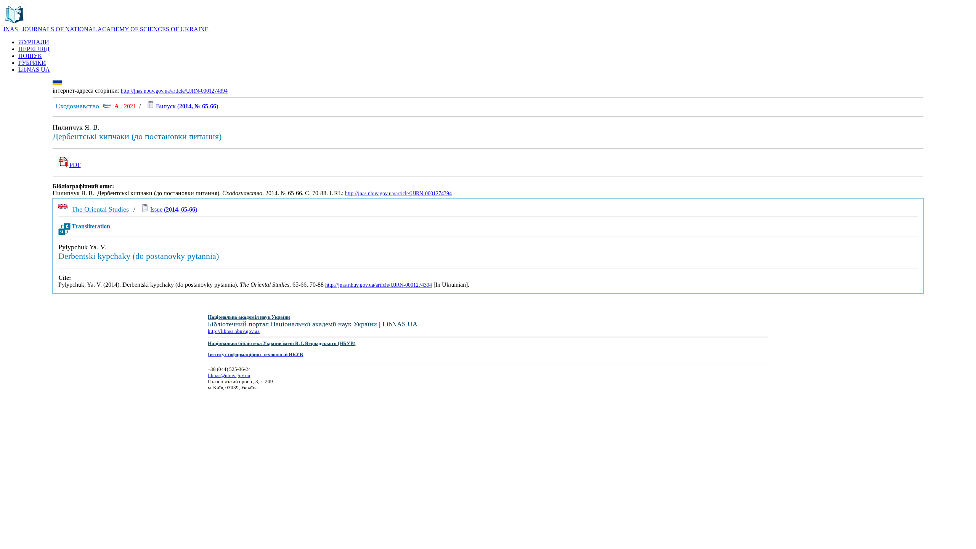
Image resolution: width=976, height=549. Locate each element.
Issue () (173, 209)
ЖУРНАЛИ (33, 42)
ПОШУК (30, 56)
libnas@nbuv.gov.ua (229, 375)
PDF (75, 165)
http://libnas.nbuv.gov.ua (234, 331)
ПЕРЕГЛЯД (34, 49)
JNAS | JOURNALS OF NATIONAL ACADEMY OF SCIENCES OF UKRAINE (106, 29)
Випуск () (187, 106)
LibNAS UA (34, 69)
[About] (14, 24)
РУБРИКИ (32, 62)
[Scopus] (106, 106)
